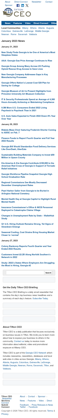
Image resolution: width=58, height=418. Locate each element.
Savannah (22, 34)
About (7, 1)
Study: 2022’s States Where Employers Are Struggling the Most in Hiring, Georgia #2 (27, 264)
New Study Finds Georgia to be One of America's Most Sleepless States (28, 54)
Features (17, 23)
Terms (50, 410)
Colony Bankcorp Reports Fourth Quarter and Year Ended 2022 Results (26, 247)
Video (28, 23)
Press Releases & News (42, 404)
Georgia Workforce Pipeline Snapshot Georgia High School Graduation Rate (26, 175)
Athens (33, 27)
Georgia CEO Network (35, 352)
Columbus (6, 30)
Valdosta (33, 34)
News (7, 23)
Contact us (19, 341)
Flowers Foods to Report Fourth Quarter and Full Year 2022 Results (28, 139)
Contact (48, 1)
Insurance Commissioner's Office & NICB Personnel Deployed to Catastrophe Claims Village (27, 209)
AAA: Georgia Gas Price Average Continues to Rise (26, 60)
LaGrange (29, 30)
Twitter (23, 406)
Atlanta (41, 27)
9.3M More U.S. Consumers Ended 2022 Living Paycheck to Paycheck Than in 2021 (24, 109)
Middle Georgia (42, 30)
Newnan (5, 34)
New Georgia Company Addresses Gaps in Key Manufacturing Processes (24, 76)
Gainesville (18, 30)
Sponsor (8, 5)
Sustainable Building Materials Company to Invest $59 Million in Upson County (27, 156)
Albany (25, 27)
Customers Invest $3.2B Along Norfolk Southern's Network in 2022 (26, 256)
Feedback (24, 404)
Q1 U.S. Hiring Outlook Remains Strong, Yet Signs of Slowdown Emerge (27, 225)
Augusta (50, 27)
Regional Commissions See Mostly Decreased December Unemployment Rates (24, 184)
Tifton (46, 365)
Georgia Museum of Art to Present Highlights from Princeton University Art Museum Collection (26, 92)
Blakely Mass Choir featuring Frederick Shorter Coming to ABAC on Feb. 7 (28, 131)
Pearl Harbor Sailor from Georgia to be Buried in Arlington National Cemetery (25, 192)
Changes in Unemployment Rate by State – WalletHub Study (27, 217)
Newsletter (36, 1)
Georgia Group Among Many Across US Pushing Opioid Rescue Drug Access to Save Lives (25, 67)
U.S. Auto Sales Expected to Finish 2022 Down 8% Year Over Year (28, 117)
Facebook (33, 406)
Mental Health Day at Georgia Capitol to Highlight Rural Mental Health (28, 200)
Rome (13, 34)
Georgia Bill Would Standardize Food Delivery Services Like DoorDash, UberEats (28, 148)
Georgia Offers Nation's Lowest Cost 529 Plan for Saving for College (25, 84)
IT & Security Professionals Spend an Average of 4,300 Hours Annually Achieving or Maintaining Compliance (28, 101)
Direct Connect (21, 1)
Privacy (4, 413)
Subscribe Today (40, 298)
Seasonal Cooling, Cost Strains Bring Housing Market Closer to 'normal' (27, 234)
